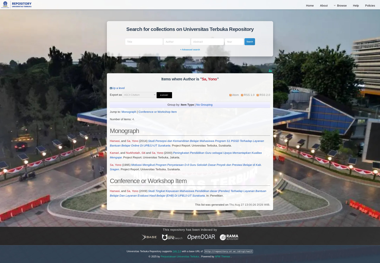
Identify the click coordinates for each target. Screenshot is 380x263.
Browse (342, 5)
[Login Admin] (270, 71)
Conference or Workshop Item (157, 111)
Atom (235, 94)
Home (310, 5)
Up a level (118, 88)
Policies (370, 5)
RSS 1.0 (249, 94)
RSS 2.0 (264, 94)
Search (250, 42)
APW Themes (223, 256)
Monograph (129, 111)
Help (356, 5)
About (324, 5)
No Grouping (204, 104)
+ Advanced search (190, 49)
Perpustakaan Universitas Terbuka (180, 256)
